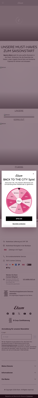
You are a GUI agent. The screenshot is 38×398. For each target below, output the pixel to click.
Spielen (19, 219)
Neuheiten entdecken (19, 224)
